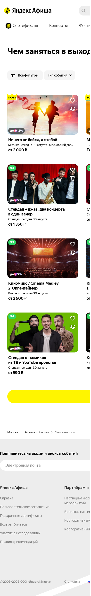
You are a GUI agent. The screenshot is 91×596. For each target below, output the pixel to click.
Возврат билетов (13, 524)
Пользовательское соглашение (25, 507)
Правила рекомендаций (19, 542)
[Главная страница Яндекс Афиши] (7, 11)
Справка (6, 498)
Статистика (72, 581)
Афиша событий (37, 432)
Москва (12, 432)
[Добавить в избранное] (72, 100)
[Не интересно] (72, 109)
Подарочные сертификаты (21, 516)
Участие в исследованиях (20, 533)
